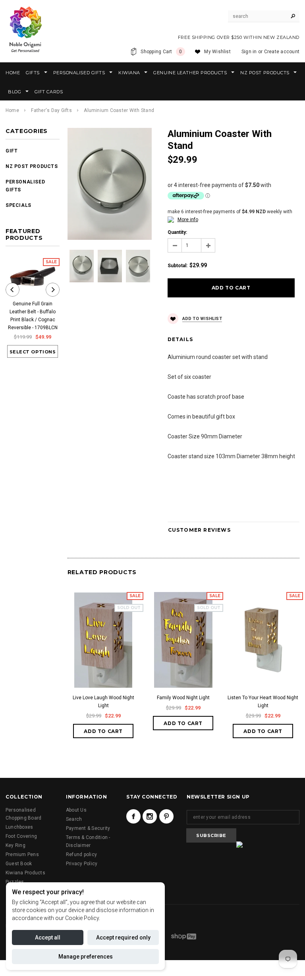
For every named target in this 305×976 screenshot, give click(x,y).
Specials (18, 205)
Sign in (249, 51)
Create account (281, 51)
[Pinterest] (166, 816)
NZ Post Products (32, 166)
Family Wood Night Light (183, 697)
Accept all (47, 937)
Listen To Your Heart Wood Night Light (263, 701)
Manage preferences (85, 956)
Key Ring (15, 845)
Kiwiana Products (25, 873)
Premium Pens (22, 854)
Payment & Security (88, 828)
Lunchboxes (19, 827)
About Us (76, 810)
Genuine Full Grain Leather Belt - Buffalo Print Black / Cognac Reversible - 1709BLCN (33, 315)
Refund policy (81, 854)
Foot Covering (21, 836)
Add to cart (103, 731)
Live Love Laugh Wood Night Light (103, 701)
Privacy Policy (81, 863)
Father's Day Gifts (51, 110)
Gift (11, 151)
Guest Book (19, 863)
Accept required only (123, 937)
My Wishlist (217, 51)
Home (12, 110)
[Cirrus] (183, 936)
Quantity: (177, 232)
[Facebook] (133, 816)
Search (74, 819)
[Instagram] (150, 816)
